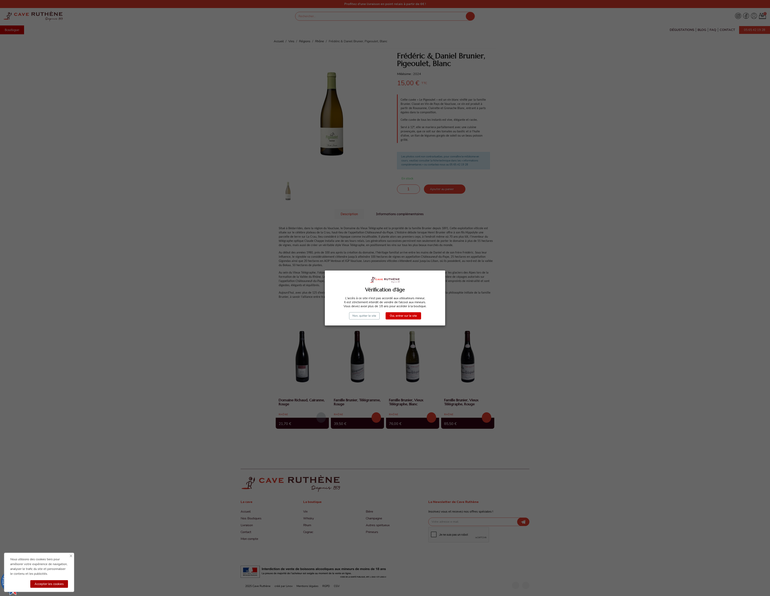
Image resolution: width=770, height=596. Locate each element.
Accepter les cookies (49, 584)
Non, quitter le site (364, 316)
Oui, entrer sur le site (403, 316)
